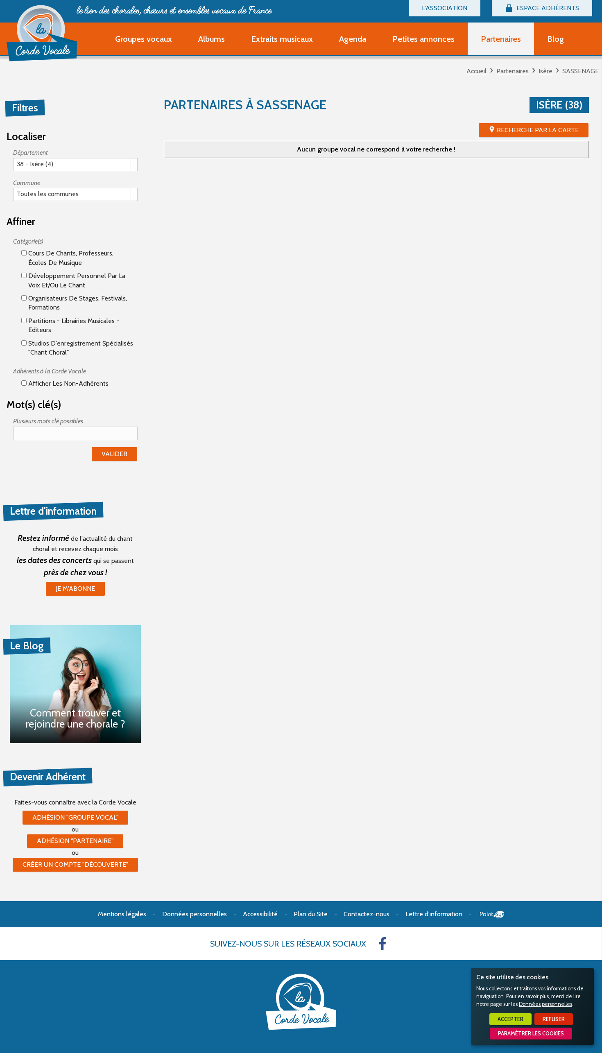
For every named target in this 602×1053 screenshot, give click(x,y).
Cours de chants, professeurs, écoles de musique (70, 257)
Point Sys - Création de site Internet (492, 915)
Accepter (510, 1019)
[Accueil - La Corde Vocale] (42, 33)
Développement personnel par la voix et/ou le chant (76, 280)
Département (30, 152)
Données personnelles (545, 1004)
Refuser (554, 1019)
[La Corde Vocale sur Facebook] (382, 944)
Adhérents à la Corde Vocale (49, 371)
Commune (26, 183)
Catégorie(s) (28, 241)
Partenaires (512, 71)
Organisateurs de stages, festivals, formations (77, 302)
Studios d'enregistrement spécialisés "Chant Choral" (80, 347)
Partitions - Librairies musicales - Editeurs (73, 325)
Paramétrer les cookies (531, 1033)
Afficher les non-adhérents (68, 383)
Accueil (476, 71)
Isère (545, 71)
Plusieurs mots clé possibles (48, 421)
